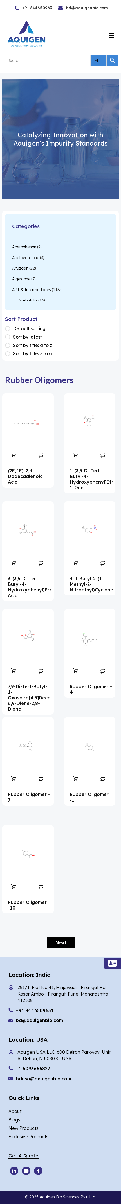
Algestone (21, 279)
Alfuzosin (20, 268)
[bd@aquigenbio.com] (72, 8)
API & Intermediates (31, 289)
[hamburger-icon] (111, 35)
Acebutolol (27, 300)
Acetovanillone (25, 257)
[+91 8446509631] (26, 8)
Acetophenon (24, 247)
